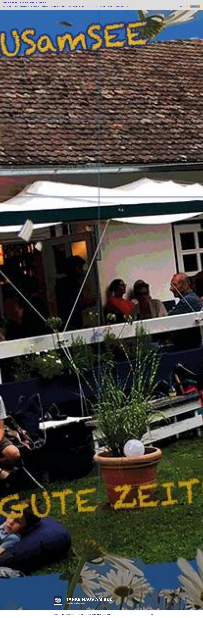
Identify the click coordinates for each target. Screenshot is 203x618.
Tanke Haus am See (89, 599)
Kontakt (108, 614)
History (80, 614)
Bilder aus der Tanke (94, 614)
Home (55, 614)
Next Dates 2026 (68, 614)
